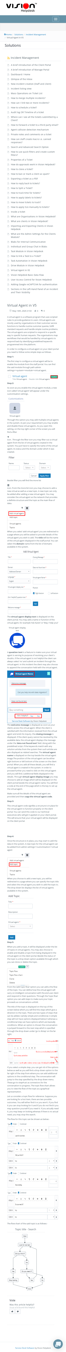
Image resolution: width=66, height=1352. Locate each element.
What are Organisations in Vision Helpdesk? (33, 216)
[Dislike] (17, 1311)
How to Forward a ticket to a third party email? (34, 124)
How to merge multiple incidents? (28, 98)
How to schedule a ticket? (24, 107)
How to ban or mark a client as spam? (30, 173)
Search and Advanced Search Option (30, 147)
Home (9, 34)
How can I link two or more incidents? (30, 102)
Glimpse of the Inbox (21, 79)
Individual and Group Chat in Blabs (29, 246)
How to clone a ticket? (22, 169)
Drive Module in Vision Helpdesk (27, 265)
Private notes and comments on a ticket (31, 134)
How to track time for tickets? (26, 192)
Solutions (18, 34)
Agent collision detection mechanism (30, 129)
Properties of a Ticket (22, 159)
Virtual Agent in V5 (20, 270)
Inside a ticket (18, 211)
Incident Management (36, 34)
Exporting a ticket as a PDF (24, 178)
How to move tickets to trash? (26, 202)
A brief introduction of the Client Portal (31, 64)
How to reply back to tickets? (25, 183)
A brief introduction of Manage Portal (30, 69)
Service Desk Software (24, 1348)
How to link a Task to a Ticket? (26, 256)
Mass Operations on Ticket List (26, 93)
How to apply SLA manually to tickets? (30, 207)
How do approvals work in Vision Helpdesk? (33, 164)
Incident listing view (21, 88)
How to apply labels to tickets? (26, 197)
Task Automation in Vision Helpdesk (29, 260)
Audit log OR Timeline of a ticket (27, 112)
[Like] (12, 1311)
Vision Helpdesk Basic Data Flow (27, 274)
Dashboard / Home (20, 74)
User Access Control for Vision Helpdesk (31, 279)
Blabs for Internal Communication (28, 241)
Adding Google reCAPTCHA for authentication (34, 284)
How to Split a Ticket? (22, 188)
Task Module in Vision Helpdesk (27, 251)
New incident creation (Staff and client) (31, 83)
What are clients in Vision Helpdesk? (29, 221)
